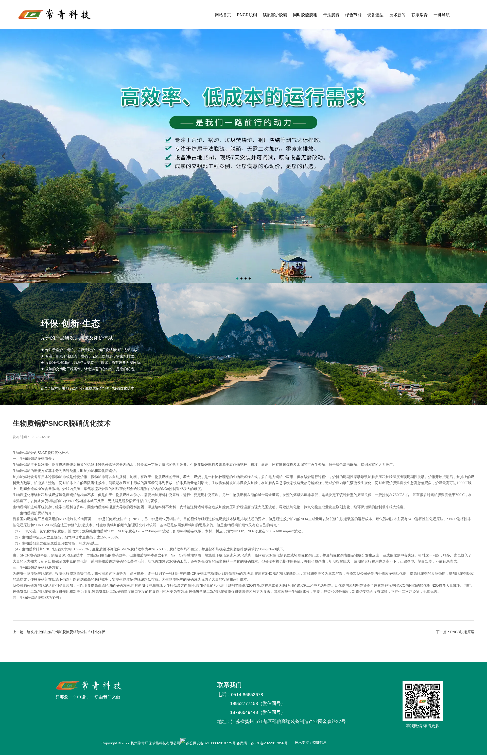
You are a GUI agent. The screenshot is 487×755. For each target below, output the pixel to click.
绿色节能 (353, 15)
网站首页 (223, 15)
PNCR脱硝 (247, 15)
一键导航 (441, 15)
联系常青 (419, 15)
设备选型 (375, 15)
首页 (45, 388)
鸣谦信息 (319, 743)
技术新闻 (397, 15)
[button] (237, 278)
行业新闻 (75, 388)
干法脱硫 (331, 15)
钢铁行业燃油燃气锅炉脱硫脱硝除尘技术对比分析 (66, 632)
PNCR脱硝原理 (462, 632)
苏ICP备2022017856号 (270, 743)
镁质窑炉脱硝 (275, 15)
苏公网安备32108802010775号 (211, 743)
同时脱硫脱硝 (305, 15)
